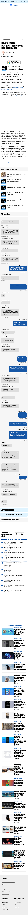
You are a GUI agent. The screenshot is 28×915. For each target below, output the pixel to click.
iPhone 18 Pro (12, 1)
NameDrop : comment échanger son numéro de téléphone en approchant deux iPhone (19, 769)
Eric (7, 52)
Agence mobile (18, 902)
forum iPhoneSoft (17, 95)
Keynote (2, 1)
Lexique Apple (5, 909)
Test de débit (4, 907)
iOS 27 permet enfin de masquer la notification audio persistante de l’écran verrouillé (16, 174)
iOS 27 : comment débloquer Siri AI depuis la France (19, 715)
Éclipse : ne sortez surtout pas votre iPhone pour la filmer (14, 558)
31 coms (5, 56)
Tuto (7, 59)
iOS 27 (17, 1)
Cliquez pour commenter (14, 515)
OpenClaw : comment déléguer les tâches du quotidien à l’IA (19, 841)
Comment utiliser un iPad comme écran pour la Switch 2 (19, 866)
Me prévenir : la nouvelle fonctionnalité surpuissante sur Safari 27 (19, 644)
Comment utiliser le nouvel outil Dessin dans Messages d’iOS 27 (20, 667)
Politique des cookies (6, 891)
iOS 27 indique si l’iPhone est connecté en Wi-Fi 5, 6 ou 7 (14, 586)
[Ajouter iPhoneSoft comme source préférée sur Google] (14, 63)
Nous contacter (5, 902)
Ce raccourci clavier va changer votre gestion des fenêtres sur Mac (20, 805)
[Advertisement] (14, 22)
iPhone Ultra (7, 1)
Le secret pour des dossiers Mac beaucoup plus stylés (20, 829)
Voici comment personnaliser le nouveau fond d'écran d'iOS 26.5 (19, 783)
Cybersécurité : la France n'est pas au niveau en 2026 (13, 569)
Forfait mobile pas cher (6, 904)
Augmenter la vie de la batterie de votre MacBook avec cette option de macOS (19, 854)
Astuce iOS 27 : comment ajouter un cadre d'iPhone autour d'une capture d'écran (20, 704)
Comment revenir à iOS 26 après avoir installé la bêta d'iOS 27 (19, 632)
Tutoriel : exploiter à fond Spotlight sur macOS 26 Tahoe (20, 794)
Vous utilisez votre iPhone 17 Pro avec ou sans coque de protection (13, 543)
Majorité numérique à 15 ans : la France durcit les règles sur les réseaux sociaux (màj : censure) (13, 564)
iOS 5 (3, 59)
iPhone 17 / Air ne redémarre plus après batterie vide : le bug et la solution (20, 817)
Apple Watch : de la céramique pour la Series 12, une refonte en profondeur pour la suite (14, 575)
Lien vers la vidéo (6, 163)
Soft (16, 5)
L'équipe (3, 886)
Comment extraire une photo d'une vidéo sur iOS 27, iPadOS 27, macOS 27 (20, 679)
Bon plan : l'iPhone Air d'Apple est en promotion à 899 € (12, 548)
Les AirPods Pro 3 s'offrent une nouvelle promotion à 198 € (13, 581)
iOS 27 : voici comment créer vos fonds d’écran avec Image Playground (19, 691)
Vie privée (4, 889)
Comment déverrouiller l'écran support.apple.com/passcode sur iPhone (20, 740)
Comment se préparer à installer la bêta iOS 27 (19, 656)
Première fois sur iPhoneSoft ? (8, 882)
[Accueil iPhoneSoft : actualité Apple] (1, 39)
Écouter (11, 56)
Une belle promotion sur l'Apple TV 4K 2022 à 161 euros (14, 591)
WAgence (17, 904)
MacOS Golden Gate (24, 1)
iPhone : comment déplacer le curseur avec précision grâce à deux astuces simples (20, 754)
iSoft (3, 884)
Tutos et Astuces (7, 39)
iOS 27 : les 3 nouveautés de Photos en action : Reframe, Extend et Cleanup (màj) (20, 727)
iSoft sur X (17, 907)
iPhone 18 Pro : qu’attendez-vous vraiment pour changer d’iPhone (14, 553)
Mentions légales (5, 894)
